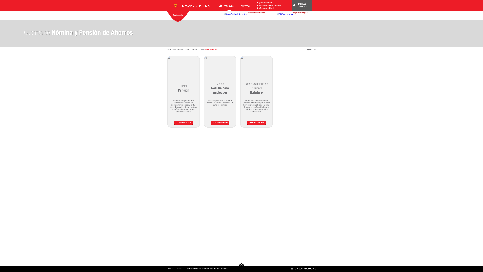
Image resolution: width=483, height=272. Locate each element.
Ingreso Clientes (302, 5)
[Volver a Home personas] (191, 6)
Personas (229, 6)
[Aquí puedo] (178, 16)
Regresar (312, 49)
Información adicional (266, 8)
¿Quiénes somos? (265, 3)
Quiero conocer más (183, 123)
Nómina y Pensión (211, 49)
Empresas (246, 6)
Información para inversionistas (270, 5)
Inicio (169, 49)
